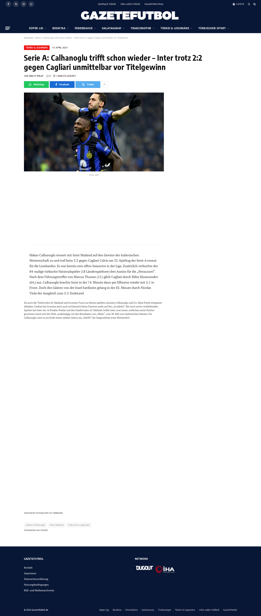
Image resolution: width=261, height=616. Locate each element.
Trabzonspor (141, 28)
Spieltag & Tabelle (107, 4)
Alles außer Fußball (130, 4)
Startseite (28, 38)
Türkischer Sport (212, 28)
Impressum (30, 573)
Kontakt (28, 567)
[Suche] (254, 4)
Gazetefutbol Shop (154, 4)
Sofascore (58, 513)
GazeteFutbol (230, 609)
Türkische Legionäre (79, 525)
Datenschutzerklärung (36, 579)
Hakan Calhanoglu (35, 525)
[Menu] (7, 28)
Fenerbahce (84, 28)
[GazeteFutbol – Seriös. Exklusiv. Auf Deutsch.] (130, 15)
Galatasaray (111, 28)
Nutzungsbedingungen (36, 584)
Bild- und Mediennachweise (39, 590)
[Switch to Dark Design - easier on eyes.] (249, 4)
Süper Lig (36, 28)
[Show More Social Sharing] (104, 84)
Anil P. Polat (36, 76)
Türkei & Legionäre (175, 28)
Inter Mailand (57, 525)
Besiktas (59, 28)
